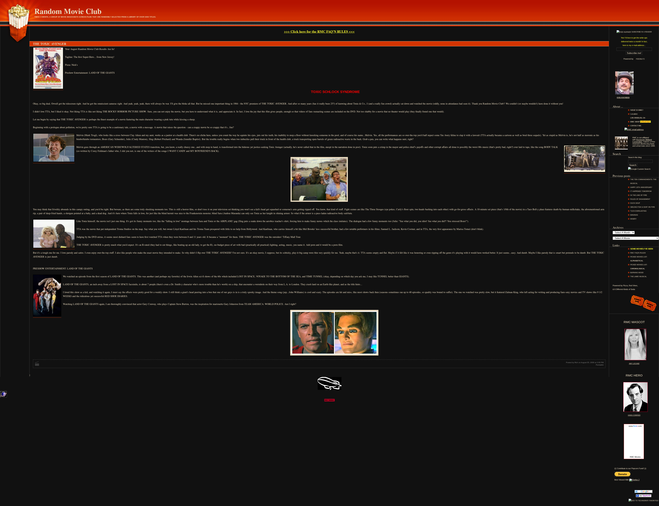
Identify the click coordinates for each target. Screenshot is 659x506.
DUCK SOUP (635, 203)
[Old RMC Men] (621, 149)
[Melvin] (54, 161)
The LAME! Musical (638, 276)
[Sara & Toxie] (54, 247)
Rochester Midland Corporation (642, 141)
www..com (635, 426)
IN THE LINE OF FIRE (638, 195)
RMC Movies (635, 457)
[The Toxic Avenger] (48, 88)
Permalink (600, 365)
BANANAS (634, 215)
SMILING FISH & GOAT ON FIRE (642, 207)
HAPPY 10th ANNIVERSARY (641, 187)
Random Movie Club (67, 10)
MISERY (633, 219)
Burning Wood (637, 273)
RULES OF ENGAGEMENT (640, 199)
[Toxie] (584, 171)
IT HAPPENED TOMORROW (641, 191)
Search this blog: (635, 157)
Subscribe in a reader (642, 32)
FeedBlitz (640, 59)
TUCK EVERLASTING (638, 211)
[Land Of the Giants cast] (47, 316)
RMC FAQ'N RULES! (638, 253)
